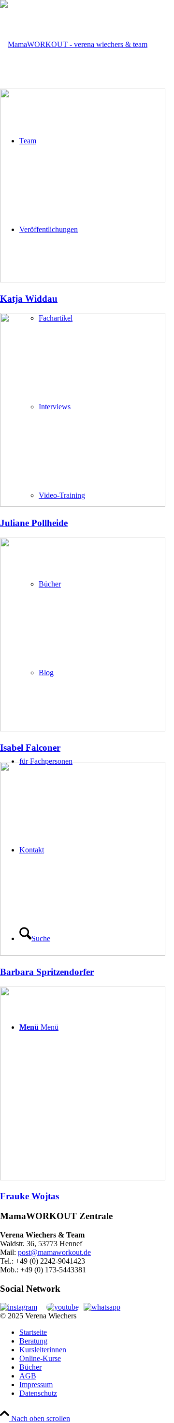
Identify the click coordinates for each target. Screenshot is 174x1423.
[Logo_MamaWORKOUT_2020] (73, 44)
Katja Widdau (29, 299)
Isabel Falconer (30, 747)
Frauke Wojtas (29, 1196)
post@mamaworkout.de (54, 1252)
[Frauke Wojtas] (82, 1178)
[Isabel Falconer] (82, 729)
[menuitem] (96, 1332)
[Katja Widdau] (82, 280)
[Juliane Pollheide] (82, 504)
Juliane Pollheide (34, 523)
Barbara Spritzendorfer (47, 972)
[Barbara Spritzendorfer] (82, 953)
